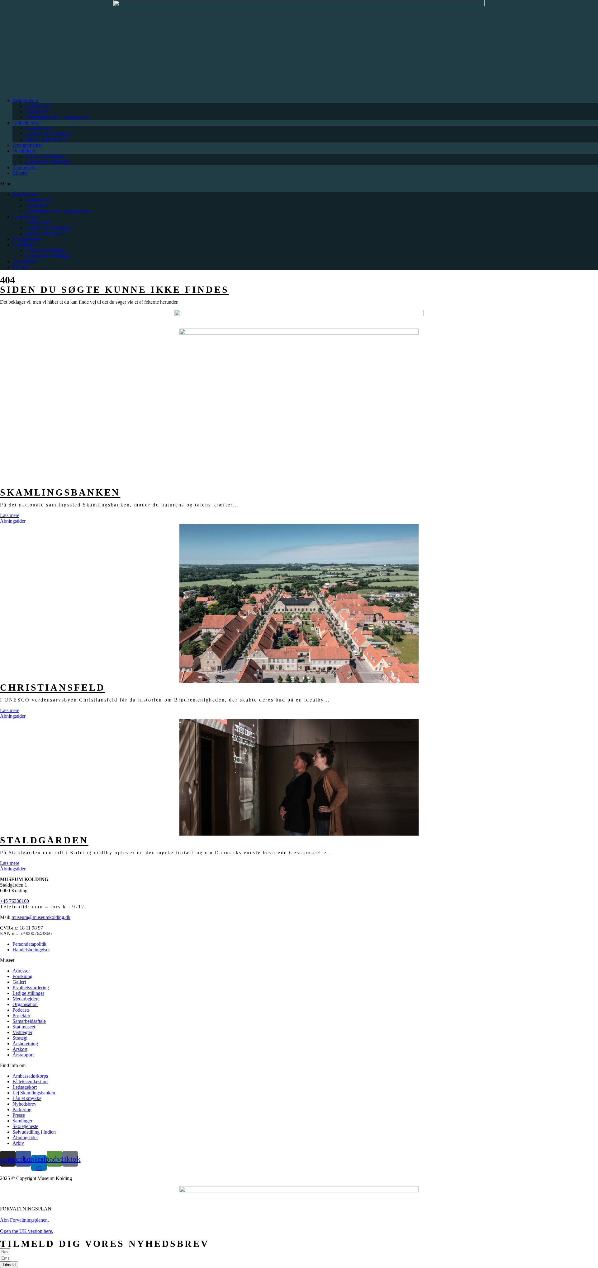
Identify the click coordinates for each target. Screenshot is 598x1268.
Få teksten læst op (30, 1081)
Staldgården (36, 111)
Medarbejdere (26, 998)
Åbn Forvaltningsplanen (24, 1220)
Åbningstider (25, 167)
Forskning (22, 976)
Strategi (19, 1038)
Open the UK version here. (26, 1231)
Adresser (21, 970)
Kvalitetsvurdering (30, 987)
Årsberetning (25, 1043)
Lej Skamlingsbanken (33, 1092)
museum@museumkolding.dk (41, 917)
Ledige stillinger (28, 993)
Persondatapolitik (29, 944)
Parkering (21, 1109)
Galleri (19, 982)
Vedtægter (22, 1032)
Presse (18, 1115)
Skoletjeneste (25, 1126)
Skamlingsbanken (60, 492)
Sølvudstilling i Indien (34, 1132)
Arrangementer (27, 145)
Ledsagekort (24, 1087)
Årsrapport (23, 1054)
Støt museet (23, 1026)
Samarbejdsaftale (29, 1021)
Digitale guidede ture (45, 139)
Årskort (19, 1049)
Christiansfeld (38, 106)
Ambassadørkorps (30, 1076)
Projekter (21, 1015)
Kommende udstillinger (48, 162)
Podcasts (21, 1010)
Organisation (25, 1004)
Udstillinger (24, 150)
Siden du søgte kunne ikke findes (114, 289)
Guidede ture (25, 122)
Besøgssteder (25, 100)
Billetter (20, 173)
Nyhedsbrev (24, 1104)
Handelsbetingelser (31, 949)
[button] (299, 184)
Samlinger (22, 1120)
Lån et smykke (26, 1098)
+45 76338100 (14, 901)
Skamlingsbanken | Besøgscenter (57, 117)
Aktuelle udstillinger (45, 156)
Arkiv (18, 1143)
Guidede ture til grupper (48, 134)
